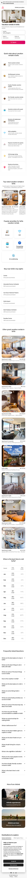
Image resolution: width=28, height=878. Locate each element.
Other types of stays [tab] (18, 838)
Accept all (13, 861)
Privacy (11, 876)
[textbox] (7, 38)
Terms (15, 876)
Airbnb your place (19, 7)
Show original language (8, 3)
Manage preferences (13, 868)
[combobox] (13, 33)
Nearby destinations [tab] (6, 838)
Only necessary (13, 865)
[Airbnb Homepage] (3, 7)
